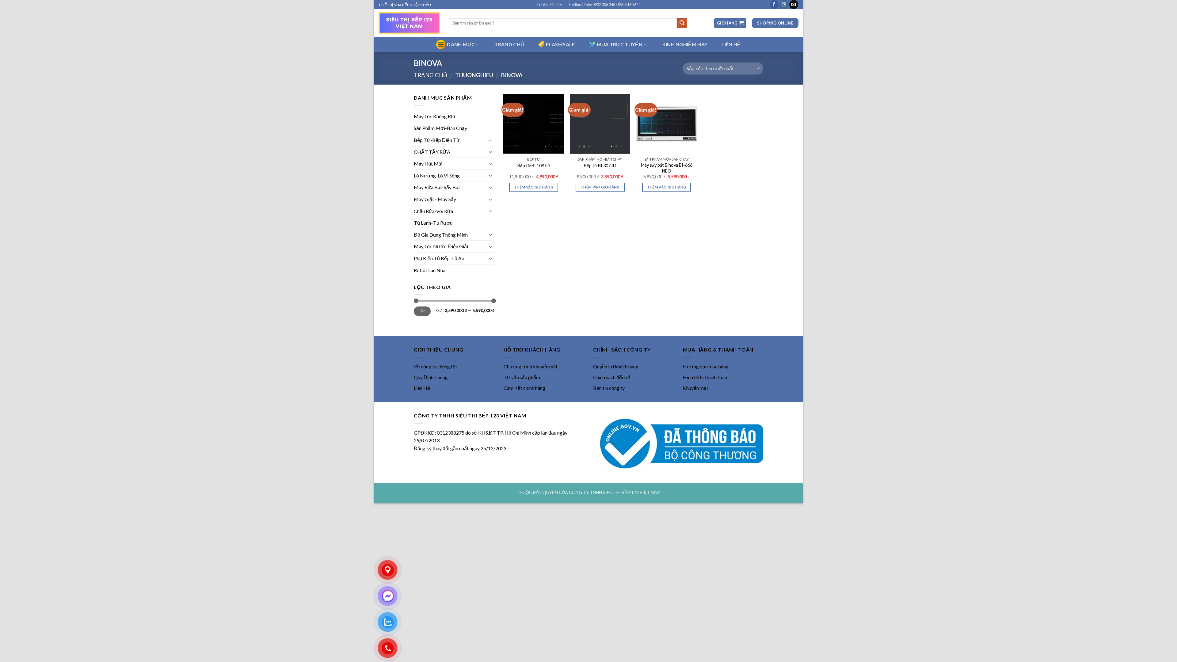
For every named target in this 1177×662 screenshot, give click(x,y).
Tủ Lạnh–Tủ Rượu (433, 223)
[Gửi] (682, 23)
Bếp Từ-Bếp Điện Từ (437, 140)
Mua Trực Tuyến (619, 44)
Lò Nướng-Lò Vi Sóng (437, 175)
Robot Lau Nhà (429, 270)
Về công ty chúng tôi (435, 366)
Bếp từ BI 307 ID (600, 165)
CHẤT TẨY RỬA (432, 152)
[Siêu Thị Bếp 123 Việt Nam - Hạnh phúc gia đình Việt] (409, 23)
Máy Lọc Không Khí (434, 116)
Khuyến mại (695, 388)
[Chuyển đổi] (490, 140)
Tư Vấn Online (549, 4)
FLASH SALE (560, 44)
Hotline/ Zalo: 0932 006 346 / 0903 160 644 (605, 4)
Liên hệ (731, 44)
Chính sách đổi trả (611, 377)
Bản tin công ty (609, 388)
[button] (730, 23)
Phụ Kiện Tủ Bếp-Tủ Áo (439, 258)
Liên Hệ (422, 388)
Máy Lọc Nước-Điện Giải (441, 246)
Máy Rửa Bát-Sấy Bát (437, 187)
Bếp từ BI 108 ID (533, 165)
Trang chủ (430, 75)
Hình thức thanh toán (705, 377)
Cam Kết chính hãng (524, 388)
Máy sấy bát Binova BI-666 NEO (666, 167)
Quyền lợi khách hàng (615, 366)
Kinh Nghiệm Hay (685, 44)
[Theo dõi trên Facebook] (774, 4)
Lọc (422, 311)
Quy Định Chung (431, 377)
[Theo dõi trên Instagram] (783, 4)
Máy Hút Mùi (428, 163)
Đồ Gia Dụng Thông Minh (441, 235)
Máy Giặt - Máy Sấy (435, 199)
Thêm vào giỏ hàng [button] (533, 187)
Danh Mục (461, 44)
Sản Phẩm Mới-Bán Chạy (440, 128)
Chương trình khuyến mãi (530, 366)
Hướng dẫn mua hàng (706, 366)
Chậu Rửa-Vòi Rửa (433, 211)
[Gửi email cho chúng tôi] (793, 4)
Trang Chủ (509, 44)
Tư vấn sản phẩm (522, 377)
